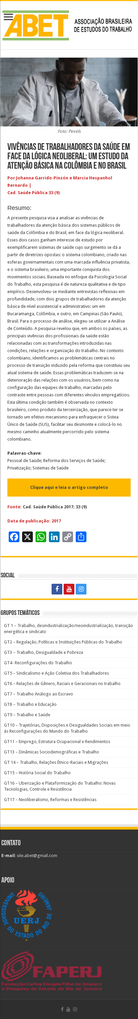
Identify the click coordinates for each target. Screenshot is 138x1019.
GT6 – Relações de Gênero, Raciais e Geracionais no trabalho (62, 683)
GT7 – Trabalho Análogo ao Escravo (38, 693)
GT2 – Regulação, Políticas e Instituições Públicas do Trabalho (63, 641)
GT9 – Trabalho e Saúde (27, 714)
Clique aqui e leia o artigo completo (69, 487)
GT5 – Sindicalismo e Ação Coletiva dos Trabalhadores (56, 673)
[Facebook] (57, 589)
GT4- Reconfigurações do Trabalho (38, 662)
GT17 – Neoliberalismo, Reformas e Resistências (50, 799)
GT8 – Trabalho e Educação (30, 704)
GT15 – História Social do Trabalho (37, 772)
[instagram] (81, 589)
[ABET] (69, 24)
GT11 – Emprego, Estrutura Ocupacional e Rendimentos (57, 741)
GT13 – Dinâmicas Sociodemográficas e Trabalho (51, 751)
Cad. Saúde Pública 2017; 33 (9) (55, 506)
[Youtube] (69, 589)
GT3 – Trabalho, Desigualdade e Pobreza (43, 652)
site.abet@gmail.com (36, 855)
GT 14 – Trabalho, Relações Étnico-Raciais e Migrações (56, 762)
